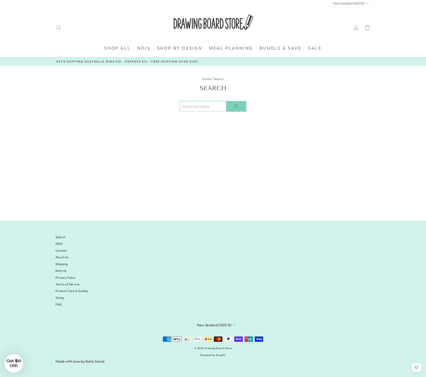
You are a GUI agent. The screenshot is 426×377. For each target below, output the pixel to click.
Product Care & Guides (71, 291)
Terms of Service (67, 284)
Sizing (59, 298)
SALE (315, 48)
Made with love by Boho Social (80, 361)
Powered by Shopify (213, 355)
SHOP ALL (117, 48)
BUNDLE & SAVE (280, 48)
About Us (61, 257)
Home (206, 79)
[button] (13, 363)
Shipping (61, 264)
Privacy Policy (65, 278)
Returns (61, 271)
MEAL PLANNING (231, 48)
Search (60, 237)
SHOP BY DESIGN (179, 48)
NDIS (143, 48)
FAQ (58, 304)
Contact (61, 251)
